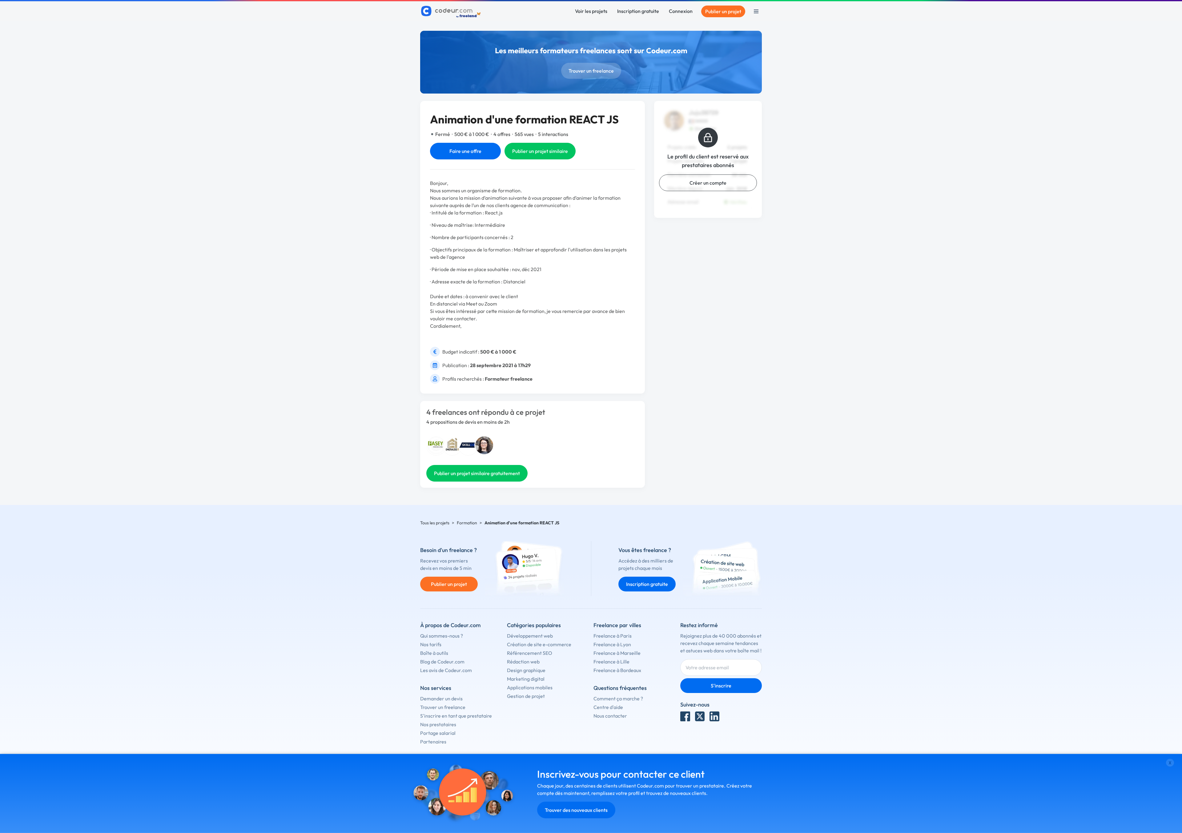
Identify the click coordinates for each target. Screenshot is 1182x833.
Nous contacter (610, 716)
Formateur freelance (509, 379)
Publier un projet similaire (540, 151)
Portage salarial (438, 733)
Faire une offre (465, 151)
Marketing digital (526, 679)
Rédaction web (523, 662)
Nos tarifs (430, 644)
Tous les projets (434, 523)
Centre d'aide (608, 707)
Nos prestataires (438, 724)
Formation (467, 523)
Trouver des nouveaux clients (576, 810)
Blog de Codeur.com (442, 662)
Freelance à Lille (611, 662)
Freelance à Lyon (612, 644)
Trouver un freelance (591, 71)
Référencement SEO (529, 653)
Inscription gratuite (638, 11)
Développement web (530, 636)
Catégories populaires (534, 625)
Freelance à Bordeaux (617, 670)
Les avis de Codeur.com (446, 670)
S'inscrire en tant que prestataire (456, 716)
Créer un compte (708, 183)
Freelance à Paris (612, 636)
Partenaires (433, 742)
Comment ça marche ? (618, 698)
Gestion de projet (526, 696)
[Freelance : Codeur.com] (451, 11)
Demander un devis (441, 698)
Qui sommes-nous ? (441, 636)
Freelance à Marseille (617, 653)
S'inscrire (721, 686)
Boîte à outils (434, 653)
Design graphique (526, 670)
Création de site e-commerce (539, 644)
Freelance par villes (617, 625)
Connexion (681, 11)
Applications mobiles (530, 687)
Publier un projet (723, 11)
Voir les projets (591, 11)
